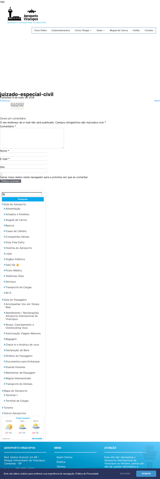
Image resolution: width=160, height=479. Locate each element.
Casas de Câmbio (16, 231)
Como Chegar (82, 30)
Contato (149, 30)
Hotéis (136, 30)
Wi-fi (8, 292)
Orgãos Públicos (15, 259)
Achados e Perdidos (17, 214)
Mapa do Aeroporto (15, 390)
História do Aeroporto (19, 247)
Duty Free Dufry (15, 242)
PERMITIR (146, 474)
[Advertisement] (80, 63)
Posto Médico (14, 270)
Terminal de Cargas (17, 400)
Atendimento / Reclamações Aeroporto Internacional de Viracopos (22, 316)
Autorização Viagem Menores (23, 333)
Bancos (10, 225)
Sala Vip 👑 (12, 264)
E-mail (5, 158)
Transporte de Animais (19, 383)
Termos (61, 466)
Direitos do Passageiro (19, 355)
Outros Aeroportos (15, 413)
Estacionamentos (61, 30)
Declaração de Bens (17, 350)
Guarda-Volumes (15, 367)
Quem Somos (64, 457)
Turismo (8, 407)
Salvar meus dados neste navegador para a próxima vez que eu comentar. (44, 177)
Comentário (8, 126)
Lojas (9, 253)
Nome (4, 150)
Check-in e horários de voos (22, 344)
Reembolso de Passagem (20, 372)
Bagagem (11, 339)
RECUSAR (125, 474)
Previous (5, 100)
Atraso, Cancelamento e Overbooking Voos (20, 326)
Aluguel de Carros (119, 30)
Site (2, 167)
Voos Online (40, 30)
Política (61, 461)
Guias (99, 30)
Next (157, 100)
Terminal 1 (12, 395)
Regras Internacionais (18, 378)
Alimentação (13, 208)
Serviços (11, 281)
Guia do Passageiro (15, 299)
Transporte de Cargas (19, 287)
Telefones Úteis (15, 276)
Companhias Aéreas (17, 236)
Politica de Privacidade (87, 473)
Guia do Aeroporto (15, 204)
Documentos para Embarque (23, 361)
